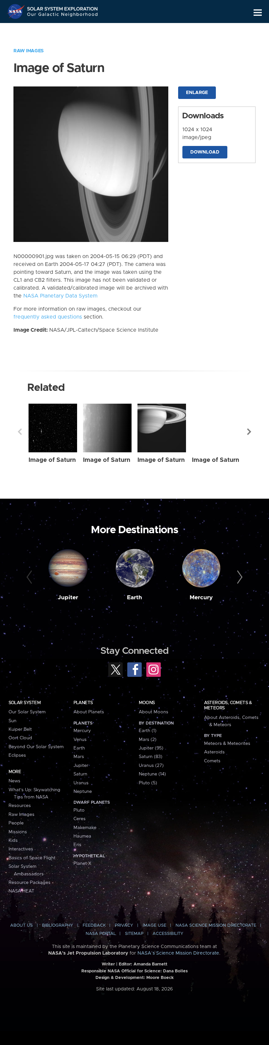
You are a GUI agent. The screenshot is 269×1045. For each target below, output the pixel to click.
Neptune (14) (152, 774)
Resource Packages (30, 882)
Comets (212, 761)
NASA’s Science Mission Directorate (178, 953)
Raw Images (28, 51)
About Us (21, 925)
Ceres (79, 819)
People (16, 823)
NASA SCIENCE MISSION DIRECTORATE (216, 925)
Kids (13, 840)
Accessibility (168, 934)
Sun (12, 721)
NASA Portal (101, 934)
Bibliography (57, 925)
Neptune (82, 791)
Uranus (81, 783)
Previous (20, 431)
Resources (20, 805)
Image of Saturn (52, 460)
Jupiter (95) (151, 748)
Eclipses (17, 755)
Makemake (84, 827)
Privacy (124, 925)
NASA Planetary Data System (60, 295)
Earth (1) (147, 730)
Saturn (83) (150, 756)
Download (204, 152)
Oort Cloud (20, 738)
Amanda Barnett (150, 964)
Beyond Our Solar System (36, 747)
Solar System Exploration (62, 7)
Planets (83, 703)
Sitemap (134, 934)
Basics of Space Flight (32, 858)
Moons (147, 703)
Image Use (154, 925)
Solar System (25, 703)
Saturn (80, 774)
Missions (18, 832)
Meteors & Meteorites (227, 743)
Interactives (21, 849)
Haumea (82, 836)
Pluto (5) (148, 783)
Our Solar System (27, 712)
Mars (78, 756)
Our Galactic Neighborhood (62, 16)
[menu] (257, 12)
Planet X (82, 863)
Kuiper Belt (20, 729)
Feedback (94, 925)
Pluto (79, 810)
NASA (17, 11)
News (14, 781)
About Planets (88, 712)
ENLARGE (197, 92)
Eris (77, 845)
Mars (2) (147, 739)
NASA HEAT (21, 891)
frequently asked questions (47, 317)
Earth (134, 598)
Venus (80, 739)
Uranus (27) (151, 765)
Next (249, 431)
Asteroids (214, 752)
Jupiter (68, 598)
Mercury (201, 598)
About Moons (153, 712)
